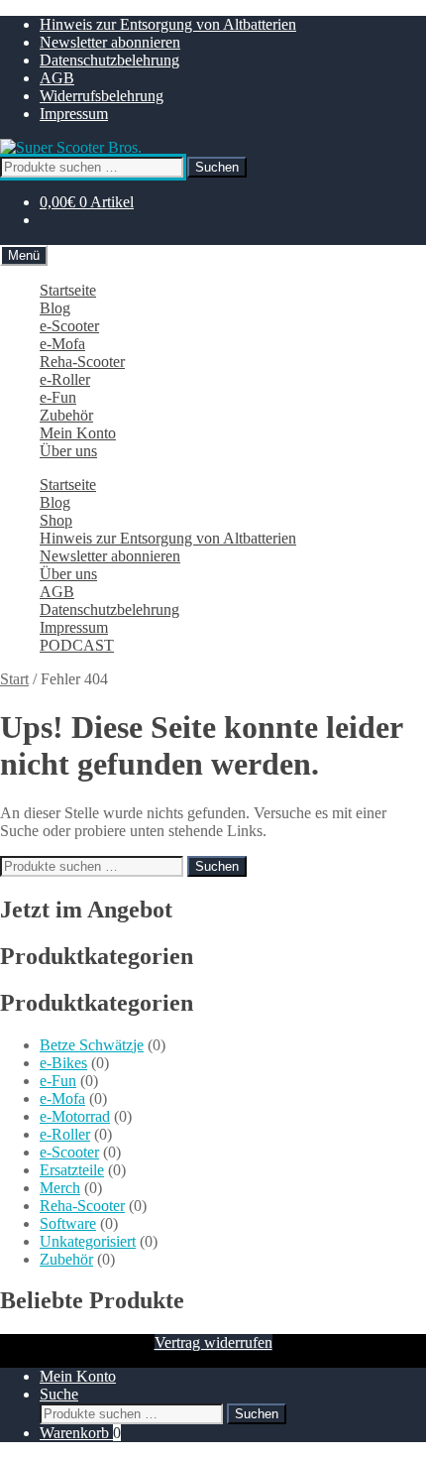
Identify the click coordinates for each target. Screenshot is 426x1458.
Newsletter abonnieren (110, 42)
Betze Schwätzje (92, 1044)
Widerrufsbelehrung (101, 95)
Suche (59, 1394)
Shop (56, 520)
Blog (55, 308)
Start (14, 678)
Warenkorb (80, 1432)
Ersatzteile (72, 1169)
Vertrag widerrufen (213, 1342)
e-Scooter (69, 325)
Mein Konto (78, 433)
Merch (60, 1187)
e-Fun (58, 397)
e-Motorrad (75, 1116)
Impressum (74, 113)
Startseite (68, 290)
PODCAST (77, 645)
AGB (57, 77)
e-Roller (65, 379)
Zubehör (66, 415)
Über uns (68, 450)
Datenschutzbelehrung (109, 60)
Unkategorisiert (88, 1241)
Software (68, 1223)
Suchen (217, 167)
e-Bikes (63, 1062)
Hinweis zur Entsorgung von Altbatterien (168, 24)
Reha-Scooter (82, 361)
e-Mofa (62, 343)
